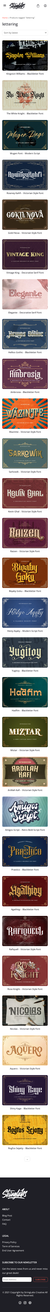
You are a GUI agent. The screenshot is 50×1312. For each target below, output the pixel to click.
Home (5, 17)
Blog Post (7, 1215)
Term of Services (11, 1246)
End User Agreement (13, 1250)
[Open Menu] (4, 5)
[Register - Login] (45, 5)
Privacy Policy (9, 1242)
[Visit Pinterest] (30, 1302)
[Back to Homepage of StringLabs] (21, 5)
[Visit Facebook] (20, 1302)
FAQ (4, 1223)
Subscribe (40, 1279)
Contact (6, 1219)
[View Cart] (38, 5)
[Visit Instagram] (25, 1302)
